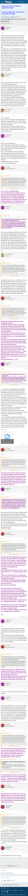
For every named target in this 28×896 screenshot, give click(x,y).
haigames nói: (5, 176)
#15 (26, 689)
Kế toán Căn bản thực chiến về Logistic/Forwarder (11, 7)
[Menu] (2, 1)
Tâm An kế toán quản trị (7, 873)
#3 (26, 115)
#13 (26, 626)
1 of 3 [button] (9, 859)
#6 (26, 212)
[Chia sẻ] (24, 33)
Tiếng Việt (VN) (5, 888)
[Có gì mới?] (26, 1)
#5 (26, 172)
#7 (26, 260)
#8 (26, 303)
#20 (26, 853)
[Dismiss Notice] (25, 6)
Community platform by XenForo (13, 894)
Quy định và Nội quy (6, 890)
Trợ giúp (21, 890)
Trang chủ (3, 891)
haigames (4, 23)
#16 (26, 703)
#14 (26, 651)
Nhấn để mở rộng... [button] (14, 188)
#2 (26, 80)
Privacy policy (15, 890)
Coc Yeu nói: (4, 215)
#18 (26, 791)
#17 (26, 730)
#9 (26, 369)
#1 (26, 33)
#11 (26, 494)
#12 (26, 538)
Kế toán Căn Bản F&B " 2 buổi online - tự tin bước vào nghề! (13, 13)
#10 (26, 454)
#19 (26, 811)
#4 (26, 140)
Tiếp (14, 859)
